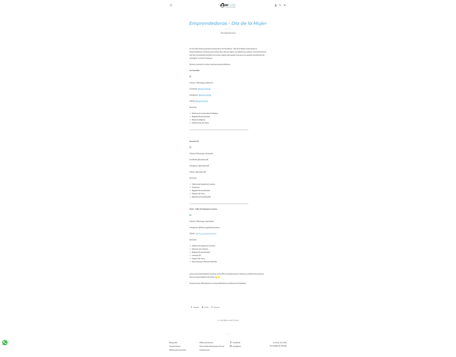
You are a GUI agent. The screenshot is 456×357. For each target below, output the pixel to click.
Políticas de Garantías (177, 350)
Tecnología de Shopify (278, 346)
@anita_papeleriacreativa (206, 233)
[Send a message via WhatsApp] (5, 342)
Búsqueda (173, 343)
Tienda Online (174, 346)
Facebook (236, 343)
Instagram (236, 346)
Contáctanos (204, 350)
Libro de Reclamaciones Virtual (212, 346)
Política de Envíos (206, 343)
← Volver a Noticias (228, 320)
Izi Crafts (283, 343)
